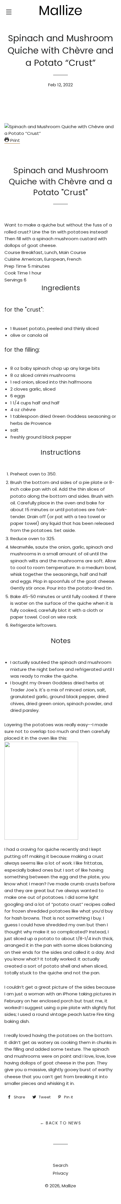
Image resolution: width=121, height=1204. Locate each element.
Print (14, 140)
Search (60, 1165)
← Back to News (60, 1123)
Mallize (69, 1186)
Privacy (60, 1173)
